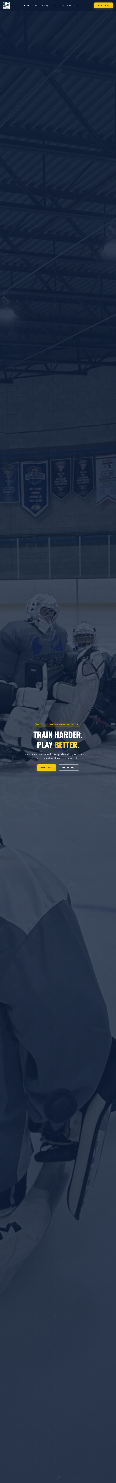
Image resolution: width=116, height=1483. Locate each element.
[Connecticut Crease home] (6, 5)
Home (26, 5)
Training (45, 5)
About (34, 5)
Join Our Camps (68, 767)
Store (69, 5)
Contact (77, 5)
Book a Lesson (103, 5)
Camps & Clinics (58, 5)
